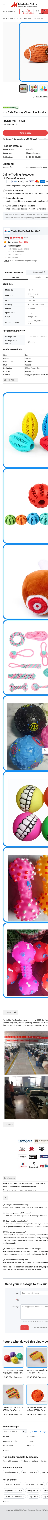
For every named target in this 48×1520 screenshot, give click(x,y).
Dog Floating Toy (11, 1472)
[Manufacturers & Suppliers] (24, 4)
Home (5, 18)
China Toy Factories (12, 1484)
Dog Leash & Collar (10, 1441)
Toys (11, 18)
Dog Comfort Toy (30, 1472)
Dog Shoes (30, 1446)
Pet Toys (19, 18)
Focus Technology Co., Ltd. (32, 1510)
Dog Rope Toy (38, 18)
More (5, 1501)
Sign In (6, 260)
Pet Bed (6, 1436)
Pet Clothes (30, 1436)
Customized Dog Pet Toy (14, 1496)
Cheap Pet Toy (33, 1490)
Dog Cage (30, 1441)
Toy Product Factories (34, 1484)
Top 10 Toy (33, 1496)
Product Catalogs (38, 1431)
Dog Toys (27, 18)
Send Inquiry (25, 133)
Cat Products (8, 1446)
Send (24, 1327)
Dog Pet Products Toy (13, 1490)
